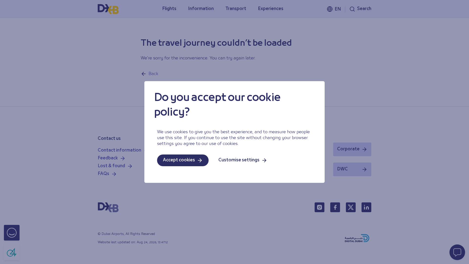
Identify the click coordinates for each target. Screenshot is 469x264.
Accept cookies (179, 160)
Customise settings (238, 160)
